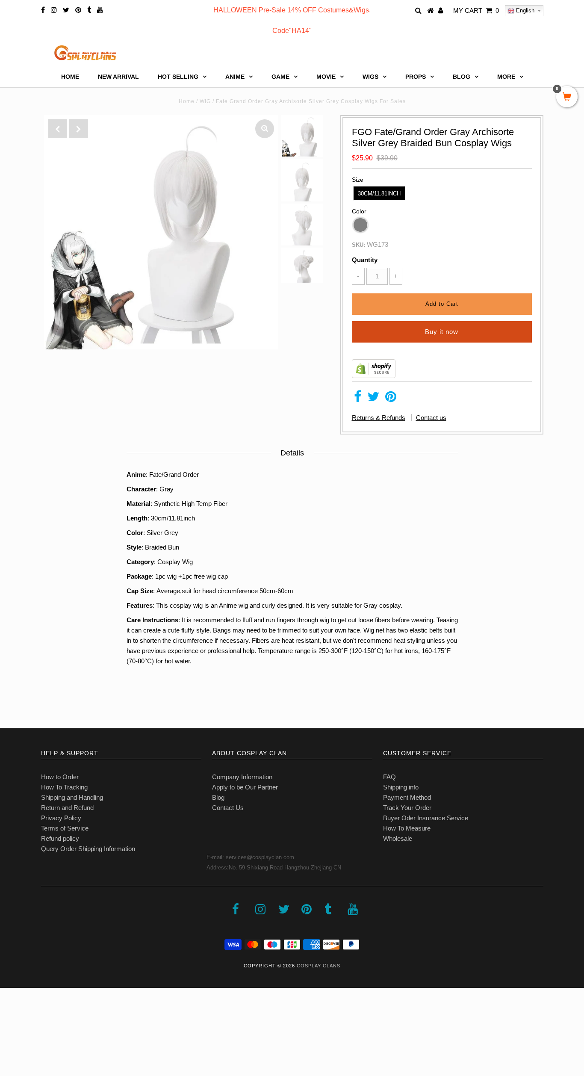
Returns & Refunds (378, 417)
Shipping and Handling (72, 797)
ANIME (235, 76)
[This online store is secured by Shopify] (373, 375)
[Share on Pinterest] (390, 398)
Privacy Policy (61, 818)
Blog (218, 797)
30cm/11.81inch (379, 193)
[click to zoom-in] (264, 128)
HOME (70, 76)
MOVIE (326, 76)
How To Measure (407, 828)
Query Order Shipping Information (88, 848)
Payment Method (407, 797)
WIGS (370, 76)
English (524, 10)
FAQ (389, 776)
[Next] (78, 128)
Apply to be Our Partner (245, 787)
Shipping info (401, 787)
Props (415, 76)
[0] (567, 97)
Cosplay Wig (175, 561)
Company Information (242, 776)
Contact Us (228, 807)
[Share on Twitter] (373, 398)
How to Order (60, 776)
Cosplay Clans (318, 965)
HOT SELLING (178, 76)
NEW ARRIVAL (118, 76)
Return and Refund (67, 807)
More (506, 76)
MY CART (476, 10)
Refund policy (60, 838)
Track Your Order (407, 807)
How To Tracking (64, 787)
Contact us (431, 417)
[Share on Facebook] (357, 398)
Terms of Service (64, 828)
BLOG (461, 76)
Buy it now (441, 331)
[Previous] (57, 128)
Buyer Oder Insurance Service (425, 818)
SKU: (358, 245)
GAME (280, 76)
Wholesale (397, 838)
